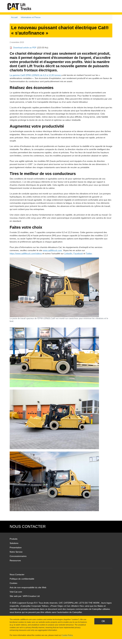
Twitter (89, 253)
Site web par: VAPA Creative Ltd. (25, 596)
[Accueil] (19, 6)
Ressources (15, 560)
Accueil (14, 17)
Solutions (14, 543)
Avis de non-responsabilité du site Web (28, 587)
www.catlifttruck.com (52, 250)
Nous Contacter (17, 574)
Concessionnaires (18, 556)
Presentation (16, 547)
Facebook (78, 253)
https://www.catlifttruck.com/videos (26, 253)
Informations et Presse (30, 17)
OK (103, 621)
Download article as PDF (24, 47)
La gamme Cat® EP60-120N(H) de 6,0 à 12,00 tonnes (35, 75)
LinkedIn (68, 253)
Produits (13, 539)
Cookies (13, 583)
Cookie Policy (67, 635)
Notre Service (16, 552)
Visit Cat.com (16, 592)
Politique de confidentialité (22, 579)
